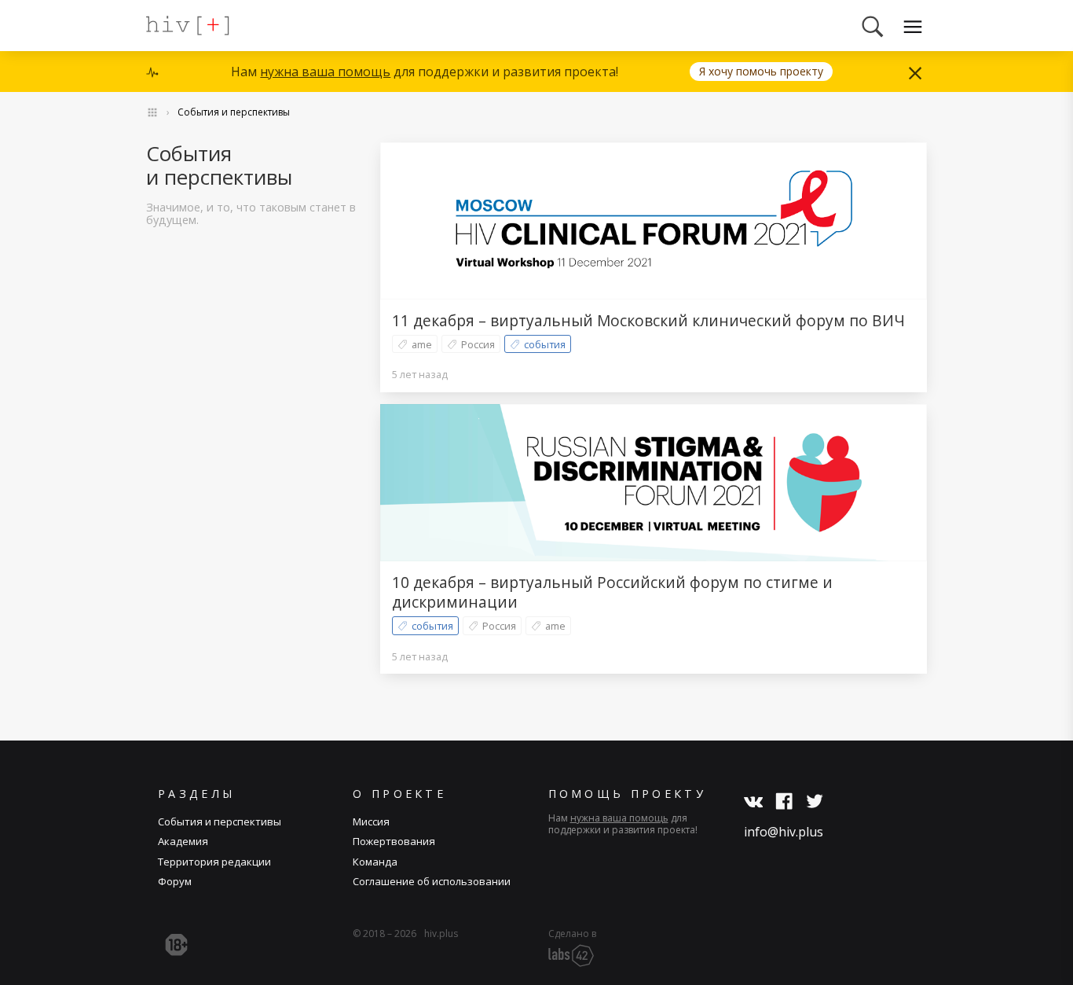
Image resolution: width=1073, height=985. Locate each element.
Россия (478, 344)
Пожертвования (394, 841)
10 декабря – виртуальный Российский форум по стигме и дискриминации (612, 592)
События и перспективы (234, 112)
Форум (175, 881)
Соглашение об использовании (432, 881)
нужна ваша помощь (325, 71)
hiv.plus (441, 933)
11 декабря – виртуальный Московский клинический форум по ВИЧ (648, 320)
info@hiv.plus (783, 831)
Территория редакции (214, 862)
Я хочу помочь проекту (761, 71)
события (545, 344)
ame (422, 344)
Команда (375, 862)
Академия (183, 841)
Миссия (371, 821)
